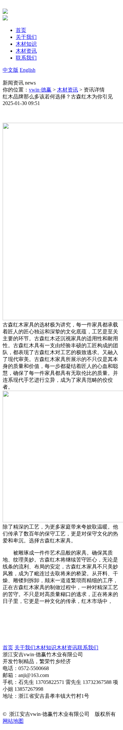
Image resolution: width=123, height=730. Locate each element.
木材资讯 (67, 89)
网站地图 (13, 721)
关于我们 (24, 647)
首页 (8, 647)
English (27, 70)
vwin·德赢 (40, 89)
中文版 (10, 70)
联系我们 (87, 647)
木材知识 (45, 647)
